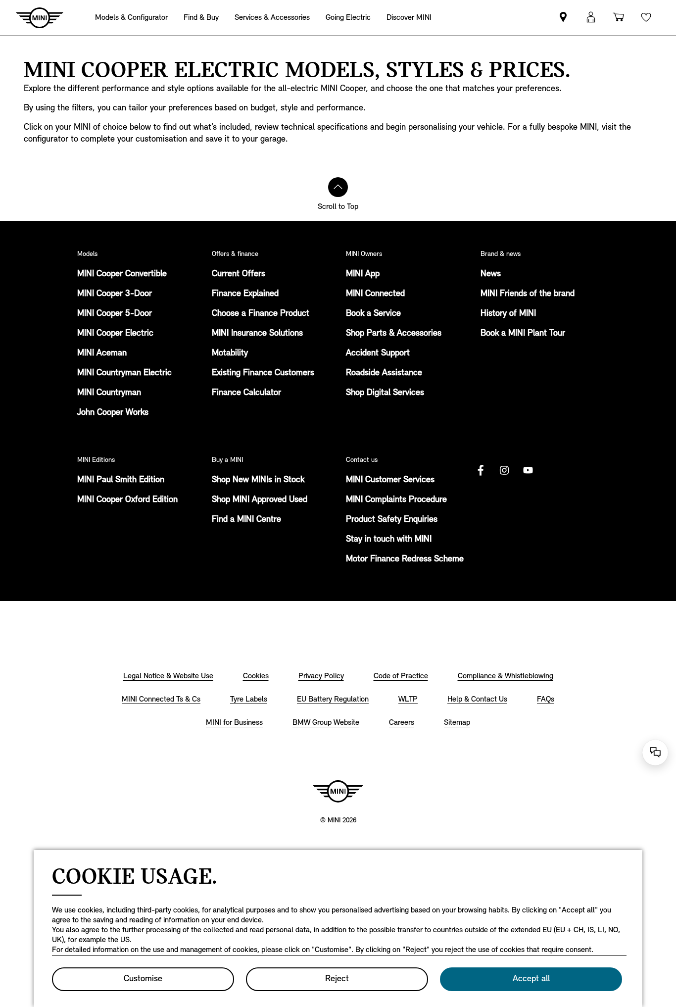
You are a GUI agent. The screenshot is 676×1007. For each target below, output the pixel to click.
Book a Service (373, 313)
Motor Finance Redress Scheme (405, 559)
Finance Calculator (246, 393)
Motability (230, 353)
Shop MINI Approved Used (259, 500)
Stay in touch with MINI (389, 539)
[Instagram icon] (504, 470)
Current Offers (238, 274)
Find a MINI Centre (246, 519)
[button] (591, 17)
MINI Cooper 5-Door (114, 313)
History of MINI (508, 313)
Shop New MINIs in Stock (258, 480)
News (491, 274)
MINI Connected (375, 294)
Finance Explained (245, 294)
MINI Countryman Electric (124, 373)
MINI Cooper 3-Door (114, 294)
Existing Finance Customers (263, 373)
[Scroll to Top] (338, 187)
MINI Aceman (102, 353)
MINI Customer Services (390, 480)
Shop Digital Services (385, 393)
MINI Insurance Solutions (257, 333)
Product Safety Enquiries (391, 519)
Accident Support (378, 353)
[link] (563, 17)
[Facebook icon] (480, 470)
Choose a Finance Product (260, 313)
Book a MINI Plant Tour (523, 333)
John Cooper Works (112, 412)
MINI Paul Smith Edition (120, 480)
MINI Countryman (109, 393)
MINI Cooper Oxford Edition (127, 500)
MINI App (363, 274)
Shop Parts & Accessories (393, 333)
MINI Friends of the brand (528, 294)
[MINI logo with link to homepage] (338, 791)
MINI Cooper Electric (115, 333)
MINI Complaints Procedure (396, 500)
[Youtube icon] (528, 470)
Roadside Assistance (384, 373)
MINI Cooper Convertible (122, 274)
